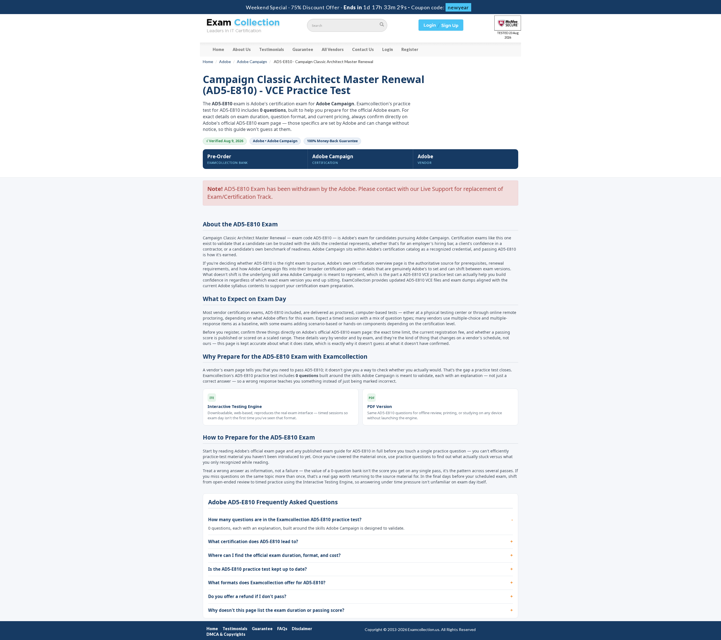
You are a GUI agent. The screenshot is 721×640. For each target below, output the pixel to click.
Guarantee (302, 49)
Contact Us (363, 49)
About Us (242, 49)
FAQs (282, 628)
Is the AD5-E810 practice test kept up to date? (257, 569)
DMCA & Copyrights (225, 634)
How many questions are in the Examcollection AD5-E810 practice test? (284, 519)
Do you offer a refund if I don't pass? (247, 596)
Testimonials (271, 49)
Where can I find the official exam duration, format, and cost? (274, 555)
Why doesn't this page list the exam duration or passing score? (276, 610)
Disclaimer (302, 628)
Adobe (225, 61)
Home (218, 49)
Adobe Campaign (252, 61)
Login (387, 49)
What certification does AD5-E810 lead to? (253, 541)
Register (409, 49)
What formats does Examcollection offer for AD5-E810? (266, 582)
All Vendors (333, 49)
